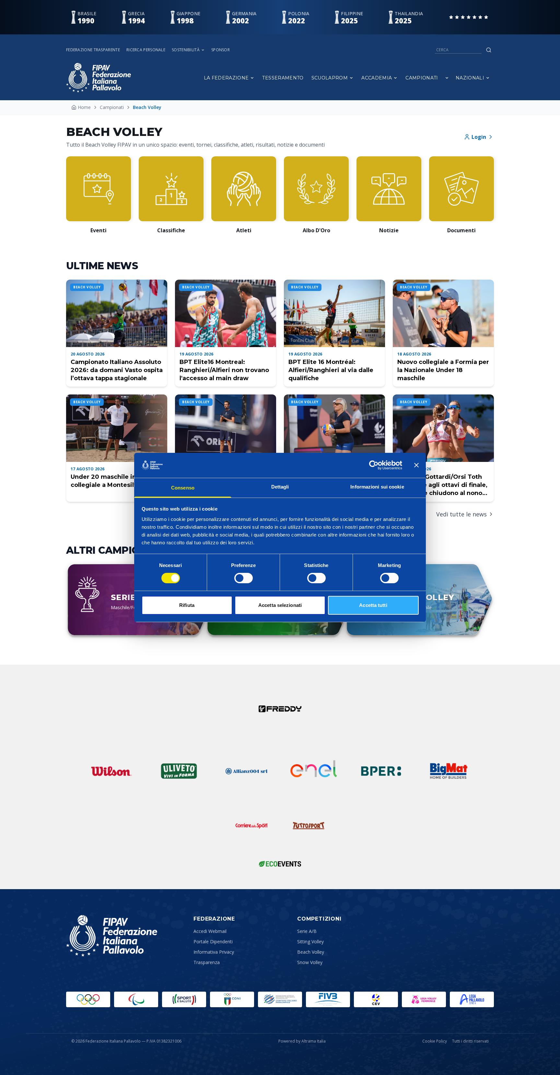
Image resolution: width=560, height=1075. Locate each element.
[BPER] (381, 771)
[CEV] (376, 999)
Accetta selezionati (280, 605)
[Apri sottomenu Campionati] (447, 78)
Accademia (376, 78)
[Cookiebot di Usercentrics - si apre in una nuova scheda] (373, 465)
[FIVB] (328, 999)
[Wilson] (111, 771)
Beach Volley (310, 952)
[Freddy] (280, 709)
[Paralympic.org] (136, 999)
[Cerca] (489, 50)
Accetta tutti (373, 605)
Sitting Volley (310, 941)
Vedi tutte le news (461, 514)
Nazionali (470, 78)
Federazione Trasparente (93, 50)
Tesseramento (282, 78)
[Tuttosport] (308, 825)
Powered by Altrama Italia (302, 1041)
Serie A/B (307, 931)
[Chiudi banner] (416, 465)
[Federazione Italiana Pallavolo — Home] (98, 77)
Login (479, 136)
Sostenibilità (186, 50)
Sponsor (220, 50)
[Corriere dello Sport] (251, 825)
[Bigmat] (448, 771)
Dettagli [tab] (280, 486)
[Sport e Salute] (184, 999)
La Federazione (226, 78)
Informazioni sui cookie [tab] (377, 486)
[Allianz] (246, 771)
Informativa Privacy (213, 952)
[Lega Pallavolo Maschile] (472, 999)
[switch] (243, 578)
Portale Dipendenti (213, 941)
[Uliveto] (179, 771)
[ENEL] (313, 771)
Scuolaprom (329, 78)
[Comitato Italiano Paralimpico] (280, 999)
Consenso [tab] (182, 487)
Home (84, 107)
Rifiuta (186, 605)
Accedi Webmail (210, 931)
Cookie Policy (434, 1041)
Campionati (421, 78)
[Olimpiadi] (88, 999)
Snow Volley (309, 962)
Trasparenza (206, 962)
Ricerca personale (145, 50)
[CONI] (232, 999)
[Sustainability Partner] (280, 864)
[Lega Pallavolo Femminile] (424, 999)
